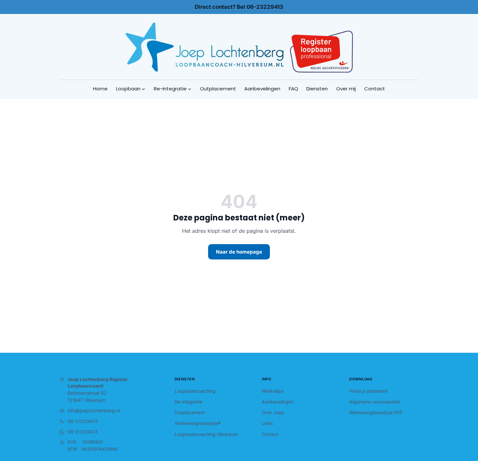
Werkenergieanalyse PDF (376, 412)
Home (100, 88)
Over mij (346, 88)
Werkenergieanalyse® (198, 423)
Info (266, 379)
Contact (374, 88)
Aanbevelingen (262, 88)
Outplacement (218, 88)
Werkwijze (273, 391)
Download (361, 379)
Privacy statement (368, 391)
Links (267, 423)
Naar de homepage (239, 252)
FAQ (293, 88)
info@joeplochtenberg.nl (94, 410)
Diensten (317, 88)
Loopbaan (128, 88)
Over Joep (273, 412)
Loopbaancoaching (195, 391)
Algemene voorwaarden (374, 401)
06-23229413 (83, 421)
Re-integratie (170, 88)
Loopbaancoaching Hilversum (206, 434)
